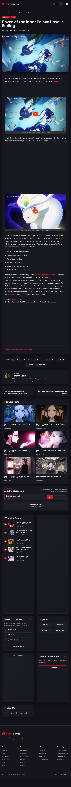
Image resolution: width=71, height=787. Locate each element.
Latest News (23, 750)
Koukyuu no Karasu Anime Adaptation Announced (48, 477)
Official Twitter (16, 299)
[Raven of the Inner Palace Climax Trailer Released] (19, 413)
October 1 (56, 81)
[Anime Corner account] (61, 4)
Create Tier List (61, 756)
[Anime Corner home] (10, 4)
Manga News (60, 630)
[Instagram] (16, 713)
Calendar (60, 624)
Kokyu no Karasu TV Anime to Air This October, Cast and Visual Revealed (16, 477)
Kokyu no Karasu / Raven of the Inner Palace (19, 349)
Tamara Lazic (13, 30)
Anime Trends (42, 756)
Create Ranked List (62, 753)
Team (3, 765)
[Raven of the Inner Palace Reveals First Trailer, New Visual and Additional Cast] (19, 439)
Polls (60, 774)
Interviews (23, 762)
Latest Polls (42, 750)
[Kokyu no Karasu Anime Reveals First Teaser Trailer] (51, 439)
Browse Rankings (62, 750)
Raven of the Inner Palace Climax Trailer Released (17, 425)
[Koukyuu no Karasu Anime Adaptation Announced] (51, 465)
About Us (4, 750)
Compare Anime (43, 759)
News (13, 17)
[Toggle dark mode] (55, 4)
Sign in (50, 497)
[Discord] (26, 713)
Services (4, 762)
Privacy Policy (6, 759)
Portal (55, 774)
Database (45, 624)
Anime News (6, 17)
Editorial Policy (6, 756)
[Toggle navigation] (67, 4)
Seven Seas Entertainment (45, 275)
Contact (4, 753)
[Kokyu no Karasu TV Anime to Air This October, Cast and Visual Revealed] (19, 465)
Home (4, 13)
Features (22, 765)
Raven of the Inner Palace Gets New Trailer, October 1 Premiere (50, 425)
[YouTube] (21, 713)
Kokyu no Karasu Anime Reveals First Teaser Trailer (51, 451)
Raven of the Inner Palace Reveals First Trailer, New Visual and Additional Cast (17, 451)
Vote (65, 656)
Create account (59, 497)
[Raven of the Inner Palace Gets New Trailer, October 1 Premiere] (51, 413)
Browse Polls (42, 753)
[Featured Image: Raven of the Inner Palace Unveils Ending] (35, 53)
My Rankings (60, 759)
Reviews (22, 759)
